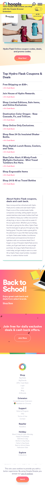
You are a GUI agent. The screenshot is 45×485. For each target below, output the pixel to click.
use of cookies (27, 473)
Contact (22, 418)
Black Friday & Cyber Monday (22, 434)
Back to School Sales (22, 445)
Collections (23, 455)
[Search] (34, 4)
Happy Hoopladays (22, 436)
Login (23, 385)
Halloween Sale (22, 447)
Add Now (36, 10)
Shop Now (8, 303)
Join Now (22, 338)
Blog (22, 390)
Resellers (22, 426)
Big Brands (22, 380)
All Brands (22, 393)
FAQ (22, 413)
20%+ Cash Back (22, 383)
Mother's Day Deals (22, 441)
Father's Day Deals (22, 443)
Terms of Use (22, 416)
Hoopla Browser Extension (22, 401)
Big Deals (22, 378)
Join (22, 388)
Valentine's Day (22, 438)
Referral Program (22, 411)
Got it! (22, 479)
